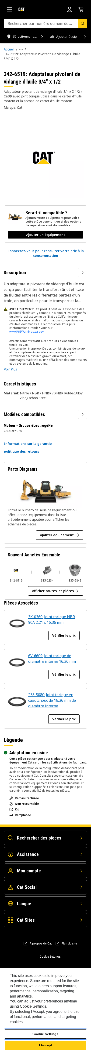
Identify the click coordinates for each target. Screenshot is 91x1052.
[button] (45, 253)
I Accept (45, 1045)
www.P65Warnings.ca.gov (26, 332)
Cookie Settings (50, 957)
